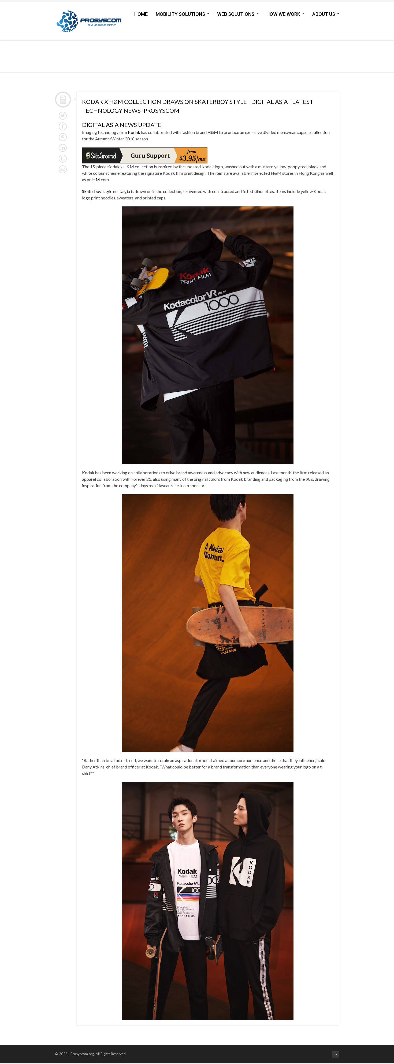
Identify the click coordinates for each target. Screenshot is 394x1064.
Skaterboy (91, 191)
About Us (323, 14)
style (107, 191)
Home (141, 14)
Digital (93, 124)
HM (96, 179)
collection (320, 132)
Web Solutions (235, 14)
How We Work (283, 14)
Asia (112, 124)
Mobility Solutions (180, 14)
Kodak (134, 132)
